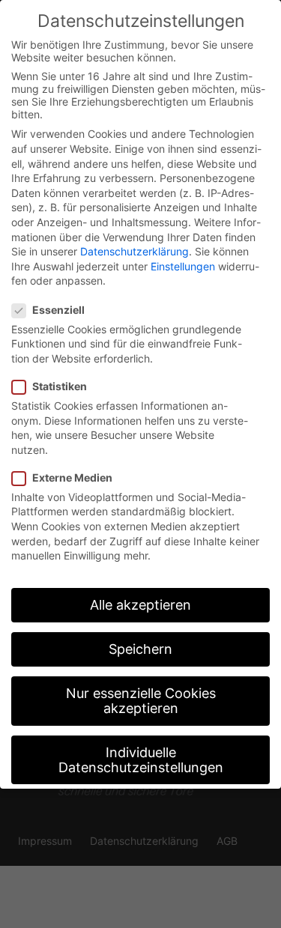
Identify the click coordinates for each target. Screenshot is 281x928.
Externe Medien (72, 477)
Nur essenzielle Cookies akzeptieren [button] (141, 700)
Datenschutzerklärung (134, 251)
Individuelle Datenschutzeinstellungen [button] (140, 759)
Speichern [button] (140, 649)
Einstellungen (183, 266)
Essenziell (58, 309)
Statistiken (59, 386)
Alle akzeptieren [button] (140, 605)
